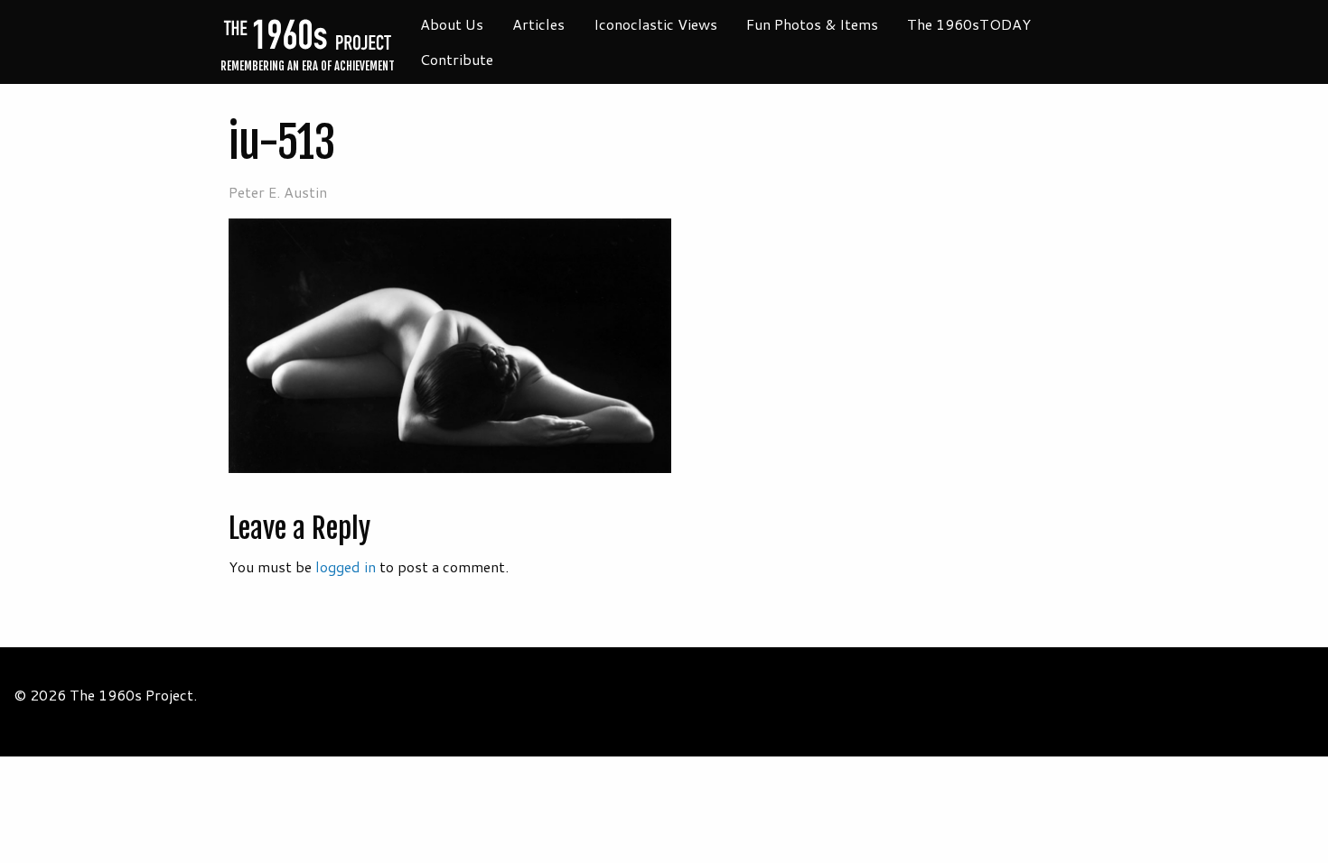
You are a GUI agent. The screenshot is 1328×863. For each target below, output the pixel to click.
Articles (538, 24)
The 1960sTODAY (969, 24)
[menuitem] (452, 24)
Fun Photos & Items (812, 24)
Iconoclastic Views (655, 24)
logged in (345, 566)
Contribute (456, 59)
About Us (451, 24)
